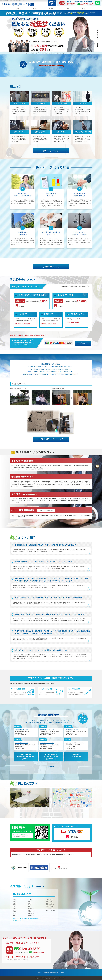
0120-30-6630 (86, 4)
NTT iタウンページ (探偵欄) (76, 13)
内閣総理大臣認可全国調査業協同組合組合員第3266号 (26, 757)
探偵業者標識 (52, 3)
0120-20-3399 (38, 952)
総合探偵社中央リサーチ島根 (21, 743)
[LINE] (97, 4)
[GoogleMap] (72, 805)
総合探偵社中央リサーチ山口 (72, 729)
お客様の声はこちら (51, 267)
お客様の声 (18, 9)
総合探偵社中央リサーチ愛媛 (47, 743)
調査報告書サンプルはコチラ (51, 439)
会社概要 (51, 9)
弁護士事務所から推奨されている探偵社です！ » (51, 65)
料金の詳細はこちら (82, 343)
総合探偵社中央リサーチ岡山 (21, 729)
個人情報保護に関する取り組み (57, 972)
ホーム (39, 972)
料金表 (67, 9)
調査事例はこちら (51, 151)
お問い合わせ (84, 9)
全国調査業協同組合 (80, 12)
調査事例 (35, 9)
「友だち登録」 (24, 834)
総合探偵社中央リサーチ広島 (47, 729)
